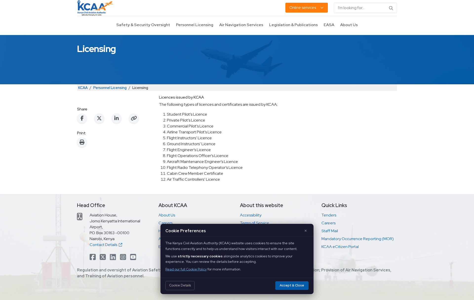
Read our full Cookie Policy (186, 269)
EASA (329, 24)
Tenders (328, 215)
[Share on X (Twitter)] (99, 118)
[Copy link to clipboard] (134, 118)
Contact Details (104, 244)
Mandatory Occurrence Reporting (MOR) (357, 238)
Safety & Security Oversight (143, 24)
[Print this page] (82, 142)
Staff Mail (329, 230)
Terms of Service (254, 223)
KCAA (83, 87)
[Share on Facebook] (82, 118)
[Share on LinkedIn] (116, 118)
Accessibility (250, 215)
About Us (349, 24)
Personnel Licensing (194, 24)
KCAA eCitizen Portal (340, 246)
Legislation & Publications (293, 24)
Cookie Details (180, 285)
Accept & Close (292, 285)
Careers (165, 223)
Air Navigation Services (241, 24)
